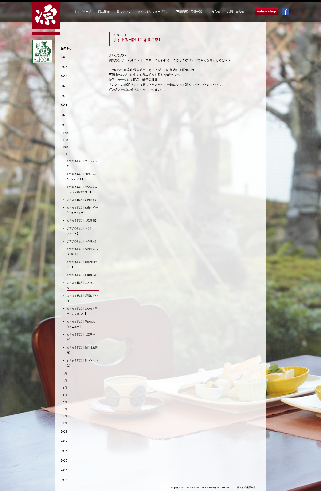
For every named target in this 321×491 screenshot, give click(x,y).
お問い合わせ (235, 11)
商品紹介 (104, 11)
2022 (64, 95)
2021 (64, 105)
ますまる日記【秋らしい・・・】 (79, 231)
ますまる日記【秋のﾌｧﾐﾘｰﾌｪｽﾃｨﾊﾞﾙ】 (82, 252)
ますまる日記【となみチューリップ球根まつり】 (82, 189)
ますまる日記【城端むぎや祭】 (82, 298)
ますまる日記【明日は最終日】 (82, 350)
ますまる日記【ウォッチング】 (82, 163)
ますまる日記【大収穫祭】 (82, 220)
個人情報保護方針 (246, 487)
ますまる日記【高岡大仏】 (82, 274)
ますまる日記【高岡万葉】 (82, 199)
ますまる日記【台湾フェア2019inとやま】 (82, 176)
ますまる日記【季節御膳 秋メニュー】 (82, 324)
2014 (64, 470)
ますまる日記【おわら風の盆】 (82, 363)
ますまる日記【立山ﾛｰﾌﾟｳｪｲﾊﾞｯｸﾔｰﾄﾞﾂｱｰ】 (82, 210)
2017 (64, 441)
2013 (64, 480)
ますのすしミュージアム (153, 11)
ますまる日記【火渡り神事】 (81, 337)
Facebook (285, 11)
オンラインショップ (266, 11)
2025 (64, 67)
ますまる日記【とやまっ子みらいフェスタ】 (82, 311)
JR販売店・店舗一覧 (189, 11)
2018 (64, 431)
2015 (64, 460)
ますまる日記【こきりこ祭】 (81, 285)
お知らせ (214, 11)
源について (124, 11)
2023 (64, 86)
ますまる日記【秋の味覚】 (82, 241)
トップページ (82, 11)
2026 (64, 57)
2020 (64, 115)
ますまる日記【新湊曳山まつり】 (82, 264)
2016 (64, 451)
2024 (64, 76)
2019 (64, 124)
